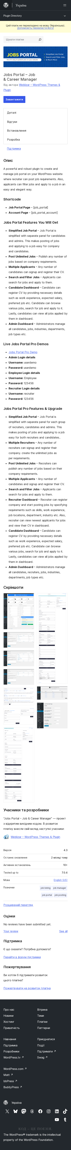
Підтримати (46, 1051)
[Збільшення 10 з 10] (63, 707)
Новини (8, 1015)
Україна (17, 1102)
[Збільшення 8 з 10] (63, 597)
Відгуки (12, 121)
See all (63, 931)
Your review (10, 931)
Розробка (13, 139)
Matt (8, 1075)
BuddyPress (12, 1087)
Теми (40, 1015)
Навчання (9, 1039)
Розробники (11, 1051)
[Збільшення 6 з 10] (29, 712)
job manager (59, 888)
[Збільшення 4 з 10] (29, 673)
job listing (45, 888)
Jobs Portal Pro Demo (23, 352)
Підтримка (14, 148)
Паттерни (43, 1028)
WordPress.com (15, 1069)
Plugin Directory (12, 15)
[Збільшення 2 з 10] (29, 636)
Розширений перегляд (18, 905)
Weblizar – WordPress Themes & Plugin (35, 837)
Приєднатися (46, 1039)
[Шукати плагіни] (40, 39)
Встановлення (16, 130)
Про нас (8, 1009)
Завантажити (14, 99)
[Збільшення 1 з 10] (29, 597)
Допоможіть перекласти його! (35, 27)
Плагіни (42, 1021)
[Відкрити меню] (65, 5)
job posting (60, 895)
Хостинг (8, 1021)
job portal (47, 895)
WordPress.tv (13, 1057)
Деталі (11, 112)
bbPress (10, 1081)
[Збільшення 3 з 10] (29, 655)
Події (40, 1045)
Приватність (11, 1028)
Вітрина (42, 1009)
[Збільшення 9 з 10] (63, 691)
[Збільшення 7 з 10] (29, 732)
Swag (42, 1057)
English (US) (61, 880)
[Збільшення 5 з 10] (29, 692)
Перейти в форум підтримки (22, 957)
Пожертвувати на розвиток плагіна (27, 988)
